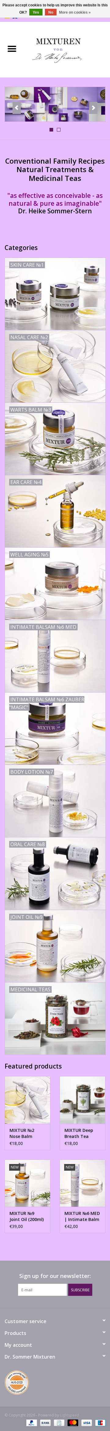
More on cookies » (75, 12)
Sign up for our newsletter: (55, 1276)
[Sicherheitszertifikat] (55, 1384)
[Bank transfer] (45, 1422)
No (50, 12)
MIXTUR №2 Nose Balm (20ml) (21, 1133)
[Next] (93, 108)
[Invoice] (58, 1422)
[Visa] (86, 1422)
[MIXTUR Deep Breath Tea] (82, 1100)
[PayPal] (31, 1422)
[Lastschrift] (99, 1422)
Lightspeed (69, 1415)
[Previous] (17, 108)
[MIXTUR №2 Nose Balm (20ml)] (27, 1100)
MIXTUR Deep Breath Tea (78, 1133)
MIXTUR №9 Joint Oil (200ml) (26, 1216)
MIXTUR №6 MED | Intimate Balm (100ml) (82, 1216)
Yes (36, 12)
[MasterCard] (72, 1422)
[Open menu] (12, 48)
